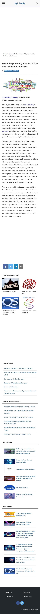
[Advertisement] (20, 30)
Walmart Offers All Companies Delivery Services (19, 406)
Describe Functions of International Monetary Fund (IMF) (20, 374)
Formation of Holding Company (14, 379)
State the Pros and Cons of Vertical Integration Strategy (18, 412)
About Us (9, 592)
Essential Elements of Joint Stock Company (18, 368)
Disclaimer (26, 592)
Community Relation (10, 387)
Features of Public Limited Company (15, 383)
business (5, 131)
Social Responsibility (10, 97)
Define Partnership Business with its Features (18, 417)
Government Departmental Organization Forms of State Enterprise (20, 392)
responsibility (29, 105)
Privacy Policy (27, 596)
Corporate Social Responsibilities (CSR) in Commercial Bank (17, 422)
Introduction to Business (11, 70)
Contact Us (9, 596)
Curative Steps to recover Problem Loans (17, 434)
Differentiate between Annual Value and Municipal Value (19, 429)
